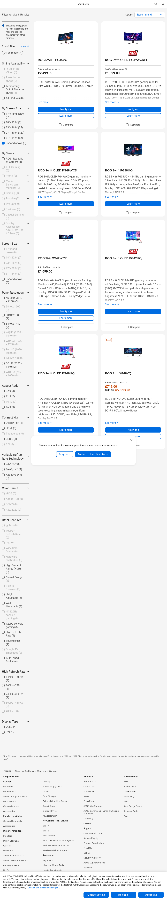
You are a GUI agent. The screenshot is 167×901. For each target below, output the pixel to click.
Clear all (25, 46)
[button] (4, 3)
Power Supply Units (52, 786)
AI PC (126, 801)
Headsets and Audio (52, 870)
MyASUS (88, 867)
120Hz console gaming (10, 624)
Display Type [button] (10, 721)
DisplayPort (8, 422)
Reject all (123, 894)
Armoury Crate (131, 811)
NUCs (6, 870)
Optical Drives (50, 811)
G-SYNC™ (7, 463)
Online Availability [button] (13, 63)
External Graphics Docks (55, 801)
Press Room (89, 801)
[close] (131, 440)
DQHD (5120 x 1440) (14, 362)
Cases (46, 791)
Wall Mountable (11, 602)
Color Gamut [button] (10, 488)
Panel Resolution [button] (13, 292)
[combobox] (149, 14)
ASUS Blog (129, 796)
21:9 (4, 395)
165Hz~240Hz (10, 684)
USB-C (5, 438)
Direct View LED (11, 841)
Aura (126, 816)
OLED (5, 726)
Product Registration (94, 843)
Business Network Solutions (56, 845)
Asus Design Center (133, 806)
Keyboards (48, 860)
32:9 (4, 390)
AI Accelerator (50, 816)
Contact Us (89, 786)
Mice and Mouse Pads (53, 865)
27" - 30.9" (8, 131)
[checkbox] (14, 569)
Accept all (151, 894)
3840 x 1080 (9, 314)
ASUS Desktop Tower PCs (16, 860)
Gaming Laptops (11, 806)
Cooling (46, 781)
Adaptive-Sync (10, 473)
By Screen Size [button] (11, 108)
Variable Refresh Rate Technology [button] (13, 456)
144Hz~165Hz (10, 676)
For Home (8, 786)
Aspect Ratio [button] (10, 385)
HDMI (5, 427)
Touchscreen (9, 640)
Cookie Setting (96, 894)
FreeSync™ (8, 468)
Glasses (7, 846)
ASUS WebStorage (93, 806)
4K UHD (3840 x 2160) (11, 298)
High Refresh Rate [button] (13, 671)
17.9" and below (11, 112)
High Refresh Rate (12, 631)
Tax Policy (88, 818)
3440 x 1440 (9, 322)
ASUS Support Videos (94, 862)
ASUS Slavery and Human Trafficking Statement (101, 812)
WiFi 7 (46, 826)
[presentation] (161, 14)
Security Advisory (92, 858)
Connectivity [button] (10, 417)
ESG (126, 781)
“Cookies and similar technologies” (43, 887)
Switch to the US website (93, 454)
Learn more (65, 115)
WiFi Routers (49, 835)
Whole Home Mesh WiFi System (58, 840)
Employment (90, 791)
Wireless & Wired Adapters (55, 850)
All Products (9, 97)
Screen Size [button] (9, 243)
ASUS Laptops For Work (15, 796)
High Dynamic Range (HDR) (14, 566)
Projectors (8, 850)
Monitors (7, 836)
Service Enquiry (91, 838)
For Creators (9, 801)
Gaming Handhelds (12, 821)
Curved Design (10, 576)
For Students (9, 791)
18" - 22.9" (8, 121)
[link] (83, 4)
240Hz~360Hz (10, 693)
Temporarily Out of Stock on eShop (12, 86)
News (86, 796)
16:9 (4, 406)
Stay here (64, 454)
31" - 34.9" (8, 137)
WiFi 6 (46, 830)
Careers (87, 823)
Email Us (88, 848)
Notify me (66, 109)
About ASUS (90, 781)
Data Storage (49, 796)
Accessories (9, 811)
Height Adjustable (12, 593)
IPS (4, 731)
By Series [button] (8, 153)
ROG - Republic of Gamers (12, 159)
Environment (130, 786)
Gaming (53, 771)
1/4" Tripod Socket (12, 657)
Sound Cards (49, 806)
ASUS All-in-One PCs (13, 855)
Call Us (87, 853)
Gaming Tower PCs (12, 865)
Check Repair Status (93, 833)
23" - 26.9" (8, 126)
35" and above (10, 142)
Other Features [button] (11, 520)
